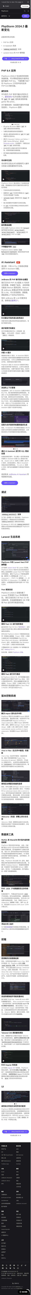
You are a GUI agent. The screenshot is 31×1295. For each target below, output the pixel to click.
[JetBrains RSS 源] (6, 1268)
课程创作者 (19, 1226)
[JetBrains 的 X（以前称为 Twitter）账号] (6, 1265)
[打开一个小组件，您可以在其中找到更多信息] (23, 1292)
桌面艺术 (3, 1232)
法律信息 (13, 1275)
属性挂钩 (8, 97)
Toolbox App (5, 1164)
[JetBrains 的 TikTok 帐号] (21, 1265)
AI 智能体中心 (4, 1235)
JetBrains (17, 1286)
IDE (2, 1152)
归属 (8, 1275)
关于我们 (3, 1243)
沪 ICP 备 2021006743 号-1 (8, 1273)
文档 (17, 1200)
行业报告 (3, 1226)
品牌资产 (3, 1252)
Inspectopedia (5, 1229)
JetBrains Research (6, 1177)
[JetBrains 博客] (2, 1268)
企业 (17, 1149)
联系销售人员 (19, 1197)
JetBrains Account (21, 1203)
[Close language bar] (28, 2)
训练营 (18, 1177)
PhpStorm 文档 (18, 652)
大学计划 (18, 1186)
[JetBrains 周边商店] (10, 1268)
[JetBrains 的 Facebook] (2, 1265)
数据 (17, 1152)
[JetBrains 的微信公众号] (14, 1268)
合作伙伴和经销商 (5, 1203)
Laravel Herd (11, 568)
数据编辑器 (9, 927)
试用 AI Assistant (9, 273)
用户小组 (18, 1214)
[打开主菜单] (28, 11)
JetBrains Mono (5, 1180)
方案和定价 (4, 1194)
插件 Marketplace (6, 1161)
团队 (17, 1180)
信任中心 (3, 1258)
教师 (17, 1174)
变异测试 (21, 627)
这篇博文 (13, 301)
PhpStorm (4, 11)
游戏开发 (18, 1161)
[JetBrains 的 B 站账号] (18, 1268)
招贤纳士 (3, 1249)
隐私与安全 (20, 1273)
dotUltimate (4, 1200)
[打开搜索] (24, 11)
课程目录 (18, 1183)
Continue (25, 6)
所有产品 (3, 1149)
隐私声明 (26, 1273)
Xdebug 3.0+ (9, 649)
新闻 (2, 1223)
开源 (2, 1174)
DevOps (18, 1164)
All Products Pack (6, 1197)
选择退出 (25, 1275)
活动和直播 (4, 1220)
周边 (2, 1255)
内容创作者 (19, 1223)
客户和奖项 (4, 1206)
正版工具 (19, 1275)
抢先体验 (3, 1217)
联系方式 (3, 1246)
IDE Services (19, 1155)
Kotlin (2, 1171)
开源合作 (18, 1217)
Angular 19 (10, 1068)
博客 (2, 1214)
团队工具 (3, 1158)
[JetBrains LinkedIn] (10, 1265)
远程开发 (18, 1158)
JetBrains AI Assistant (18, 474)
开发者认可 (19, 1220)
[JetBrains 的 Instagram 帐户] (18, 1265)
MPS (2, 1183)
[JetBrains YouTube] (14, 1265)
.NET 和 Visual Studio (7, 1155)
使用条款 (3, 1275)
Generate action (8, 143)
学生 (17, 1171)
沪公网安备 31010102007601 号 (9, 1271)
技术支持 (18, 1194)
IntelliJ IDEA (19, 1288)
